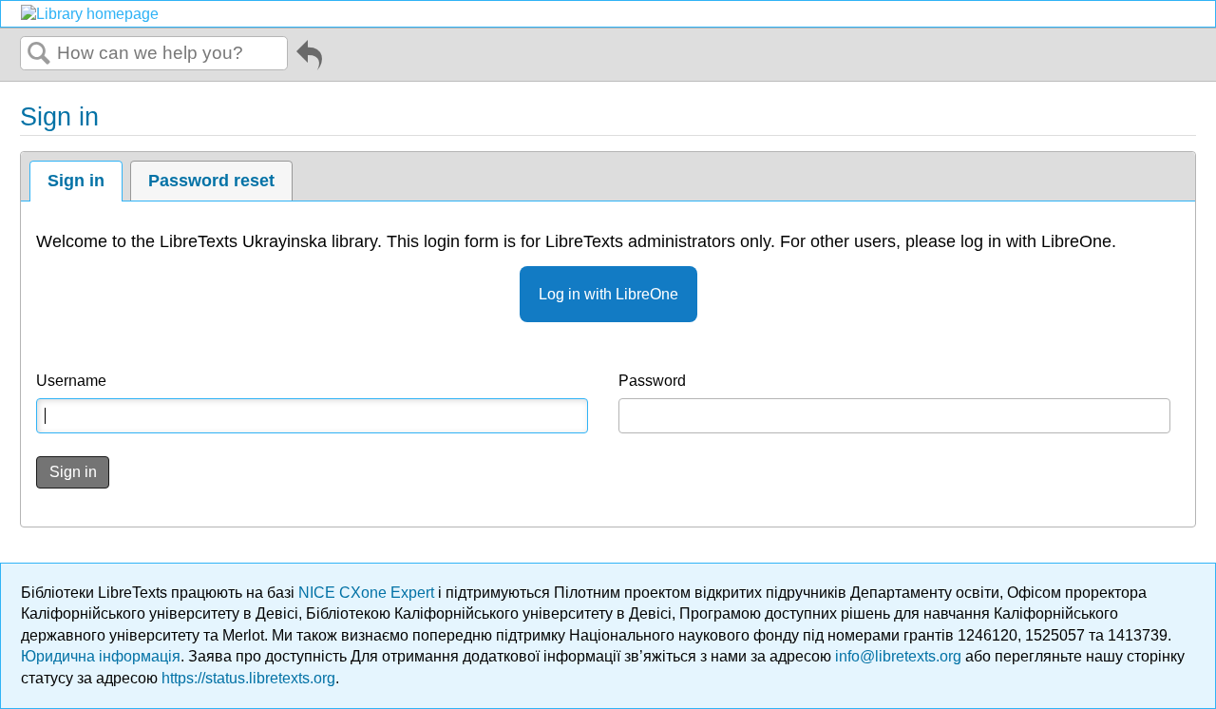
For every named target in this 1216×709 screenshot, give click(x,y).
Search (39, 54)
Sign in (76, 180)
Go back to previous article (309, 58)
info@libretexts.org (898, 656)
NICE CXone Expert (368, 592)
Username (71, 381)
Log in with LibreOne (608, 294)
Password (652, 381)
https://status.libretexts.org (248, 678)
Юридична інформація (100, 656)
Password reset (211, 180)
